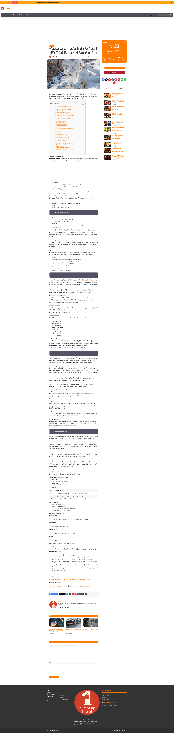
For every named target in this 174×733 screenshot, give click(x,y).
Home (3, 15)
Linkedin (88, 586)
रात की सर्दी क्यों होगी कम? (61, 122)
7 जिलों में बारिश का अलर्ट (61, 139)
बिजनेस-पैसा (14, 15)
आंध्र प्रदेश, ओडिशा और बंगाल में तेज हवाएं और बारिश (65, 143)
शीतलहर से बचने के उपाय (61, 146)
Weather (54, 43)
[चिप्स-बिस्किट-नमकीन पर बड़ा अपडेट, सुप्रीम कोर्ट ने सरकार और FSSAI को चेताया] (107, 137)
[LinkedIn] (66, 594)
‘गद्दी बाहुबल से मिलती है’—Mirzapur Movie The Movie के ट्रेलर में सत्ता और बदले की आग (118, 150)
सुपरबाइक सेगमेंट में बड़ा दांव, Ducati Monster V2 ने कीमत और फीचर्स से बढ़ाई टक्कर (118, 157)
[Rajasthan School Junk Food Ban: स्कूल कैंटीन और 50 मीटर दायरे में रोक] (107, 102)
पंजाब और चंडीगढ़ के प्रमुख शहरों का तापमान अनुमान (65, 114)
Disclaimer (49, 698)
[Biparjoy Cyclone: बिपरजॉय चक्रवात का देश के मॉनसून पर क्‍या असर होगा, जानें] (73, 623)
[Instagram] (69, 607)
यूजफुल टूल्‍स (33, 15)
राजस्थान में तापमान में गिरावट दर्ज (62, 117)
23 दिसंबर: (59, 130)
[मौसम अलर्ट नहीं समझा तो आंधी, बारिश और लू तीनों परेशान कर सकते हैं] (90, 622)
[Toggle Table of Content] (82, 103)
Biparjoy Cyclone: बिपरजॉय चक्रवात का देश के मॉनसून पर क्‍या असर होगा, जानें (73, 631)
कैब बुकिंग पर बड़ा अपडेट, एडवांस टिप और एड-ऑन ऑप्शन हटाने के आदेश (117, 144)
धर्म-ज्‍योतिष (20, 15)
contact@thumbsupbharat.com (109, 702)
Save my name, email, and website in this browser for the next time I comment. (65, 673)
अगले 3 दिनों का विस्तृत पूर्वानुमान (62, 144)
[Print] (86, 594)
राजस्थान (8, 15)
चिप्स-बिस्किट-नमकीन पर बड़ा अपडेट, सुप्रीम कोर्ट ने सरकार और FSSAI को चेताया (118, 137)
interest (83, 586)
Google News (52, 586)
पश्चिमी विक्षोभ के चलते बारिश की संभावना (63, 112)
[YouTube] (65, 607)
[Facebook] (61, 607)
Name (50, 662)
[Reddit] (76, 594)
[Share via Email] (82, 594)
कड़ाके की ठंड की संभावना (61, 140)
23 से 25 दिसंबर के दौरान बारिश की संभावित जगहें (65, 128)
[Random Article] (170, 2)
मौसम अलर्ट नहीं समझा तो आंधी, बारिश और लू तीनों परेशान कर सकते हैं (90, 628)
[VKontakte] (79, 594)
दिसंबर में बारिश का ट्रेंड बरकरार (62, 125)
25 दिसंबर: (59, 133)
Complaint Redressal (64, 699)
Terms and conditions (51, 694)
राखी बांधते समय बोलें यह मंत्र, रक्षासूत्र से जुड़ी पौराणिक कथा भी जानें (41, 2)
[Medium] (122, 79)
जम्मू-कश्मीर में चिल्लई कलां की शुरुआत (63, 105)
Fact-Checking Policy (64, 693)
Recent (107, 88)
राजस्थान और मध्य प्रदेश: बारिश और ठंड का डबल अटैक (65, 115)
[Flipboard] (114, 82)
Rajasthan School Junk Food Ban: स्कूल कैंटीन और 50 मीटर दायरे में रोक (118, 102)
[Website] (59, 607)
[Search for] (170, 15)
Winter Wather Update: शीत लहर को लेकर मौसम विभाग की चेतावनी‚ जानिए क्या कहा (68, 152)
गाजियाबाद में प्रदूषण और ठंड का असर (63, 137)
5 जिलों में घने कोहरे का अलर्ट (61, 111)
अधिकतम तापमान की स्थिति (61, 121)
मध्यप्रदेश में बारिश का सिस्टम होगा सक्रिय (63, 124)
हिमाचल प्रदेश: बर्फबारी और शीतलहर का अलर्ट (64, 106)
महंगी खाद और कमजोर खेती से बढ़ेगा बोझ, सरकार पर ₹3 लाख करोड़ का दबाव (118, 108)
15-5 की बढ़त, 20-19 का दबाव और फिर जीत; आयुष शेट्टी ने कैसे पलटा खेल (118, 123)
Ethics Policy (62, 691)
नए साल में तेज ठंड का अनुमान (62, 141)
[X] (62, 607)
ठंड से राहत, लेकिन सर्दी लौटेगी (62, 134)
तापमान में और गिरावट (88, 280)
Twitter (77, 586)
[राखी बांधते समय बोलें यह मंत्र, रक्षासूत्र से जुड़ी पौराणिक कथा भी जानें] (107, 95)
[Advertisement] (87, 28)
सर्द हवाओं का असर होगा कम (61, 119)
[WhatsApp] (125, 79)
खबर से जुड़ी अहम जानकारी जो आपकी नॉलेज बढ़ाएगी (65, 149)
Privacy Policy (50, 696)
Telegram (59, 586)
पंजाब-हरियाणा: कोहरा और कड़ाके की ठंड (63, 108)
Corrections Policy (50, 701)
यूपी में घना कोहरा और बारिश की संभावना (63, 136)
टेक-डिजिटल (27, 15)
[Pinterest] (73, 594)
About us (49, 692)
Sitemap (61, 697)
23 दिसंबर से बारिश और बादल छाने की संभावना (64, 118)
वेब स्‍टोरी (40, 15)
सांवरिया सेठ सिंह (54, 57)
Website (76, 668)
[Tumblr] (70, 594)
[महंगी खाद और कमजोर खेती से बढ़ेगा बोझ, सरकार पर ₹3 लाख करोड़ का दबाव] (107, 108)
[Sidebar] (172, 2)
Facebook (65, 586)
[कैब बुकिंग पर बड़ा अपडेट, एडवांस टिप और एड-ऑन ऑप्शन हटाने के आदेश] (107, 144)
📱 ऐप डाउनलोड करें (114, 72)
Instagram (71, 586)
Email (50, 668)
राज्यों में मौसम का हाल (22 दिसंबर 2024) (63, 147)
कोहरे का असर (59, 127)
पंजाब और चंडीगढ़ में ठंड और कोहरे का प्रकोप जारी (64, 109)
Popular (120, 88)
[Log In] (168, 2)
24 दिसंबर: (59, 131)
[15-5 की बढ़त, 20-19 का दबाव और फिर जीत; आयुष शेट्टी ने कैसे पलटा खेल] (107, 123)
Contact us (62, 695)
